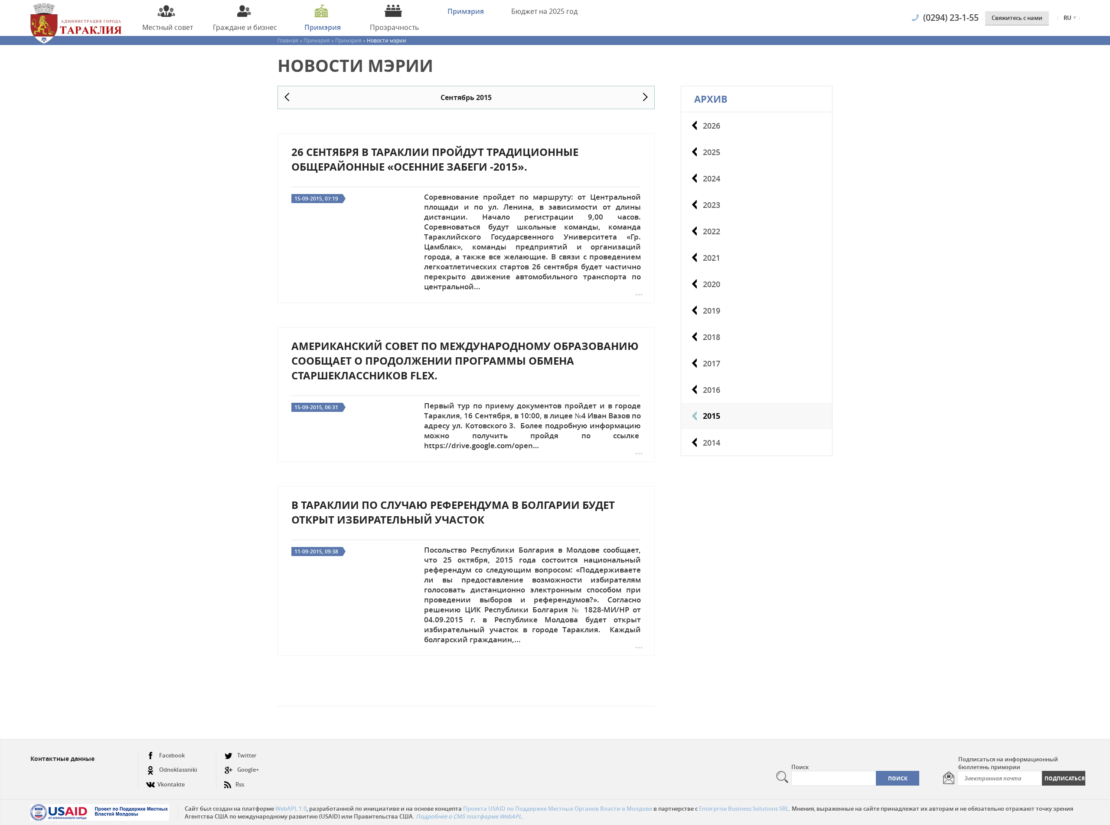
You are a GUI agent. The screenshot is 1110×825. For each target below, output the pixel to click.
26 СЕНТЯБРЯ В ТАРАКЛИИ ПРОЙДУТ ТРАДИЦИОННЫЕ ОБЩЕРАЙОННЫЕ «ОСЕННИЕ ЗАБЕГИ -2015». (434, 159)
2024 (711, 178)
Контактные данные (62, 758)
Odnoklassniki (178, 769)
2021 (711, 257)
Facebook (172, 755)
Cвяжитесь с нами (1017, 18)
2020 (711, 284)
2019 (711, 310)
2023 (711, 205)
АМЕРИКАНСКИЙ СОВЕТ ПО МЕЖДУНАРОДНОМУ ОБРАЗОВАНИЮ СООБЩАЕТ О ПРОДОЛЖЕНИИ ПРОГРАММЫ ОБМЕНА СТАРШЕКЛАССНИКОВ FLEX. (465, 361)
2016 (711, 390)
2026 (711, 125)
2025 (711, 152)
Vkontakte (171, 784)
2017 (711, 363)
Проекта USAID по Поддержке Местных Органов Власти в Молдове (557, 808)
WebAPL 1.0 (291, 808)
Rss (239, 784)
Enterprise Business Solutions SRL (744, 808)
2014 (711, 442)
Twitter (247, 755)
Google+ (248, 769)
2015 (711, 416)
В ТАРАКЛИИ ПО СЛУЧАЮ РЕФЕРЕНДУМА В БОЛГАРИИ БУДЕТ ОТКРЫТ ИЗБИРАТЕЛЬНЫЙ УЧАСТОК (453, 512)
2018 (711, 337)
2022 (711, 231)
